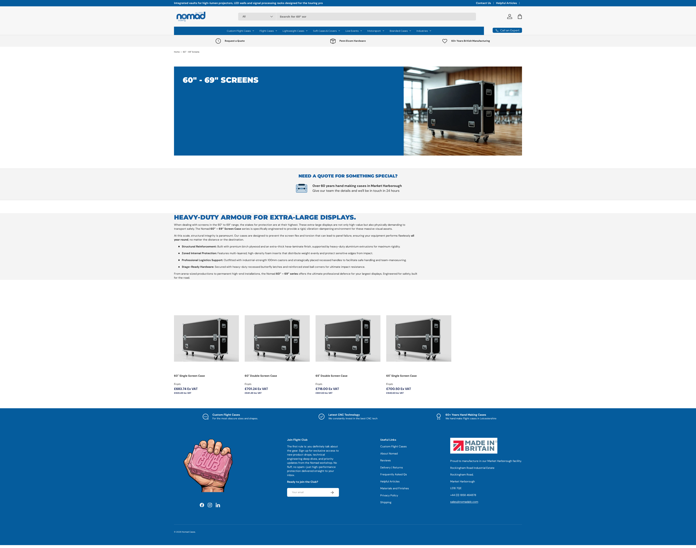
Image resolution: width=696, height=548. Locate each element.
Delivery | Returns (391, 467)
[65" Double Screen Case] (348, 338)
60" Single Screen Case (189, 376)
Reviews (385, 460)
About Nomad (389, 453)
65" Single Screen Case (401, 376)
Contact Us (483, 3)
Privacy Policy (389, 495)
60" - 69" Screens (191, 52)
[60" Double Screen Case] (277, 338)
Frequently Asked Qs (393, 474)
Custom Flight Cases (393, 446)
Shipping (385, 502)
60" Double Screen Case (261, 376)
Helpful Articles (506, 3)
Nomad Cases (188, 532)
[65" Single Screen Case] (418, 338)
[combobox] (357, 16)
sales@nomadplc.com (464, 502)
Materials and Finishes (394, 488)
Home (177, 52)
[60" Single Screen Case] (206, 338)
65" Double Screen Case (331, 376)
